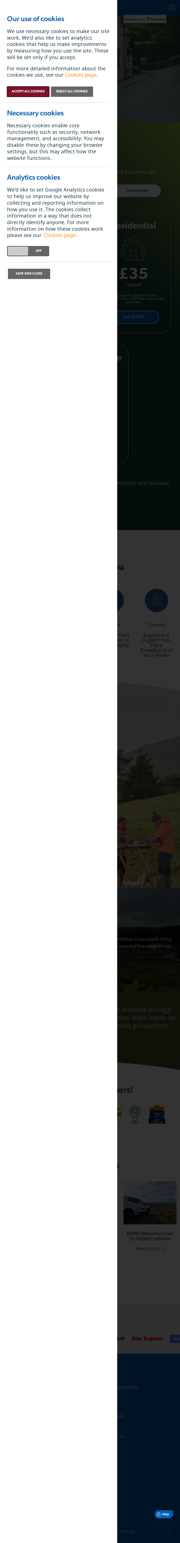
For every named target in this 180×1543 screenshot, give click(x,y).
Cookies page (81, 74)
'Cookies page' (60, 235)
